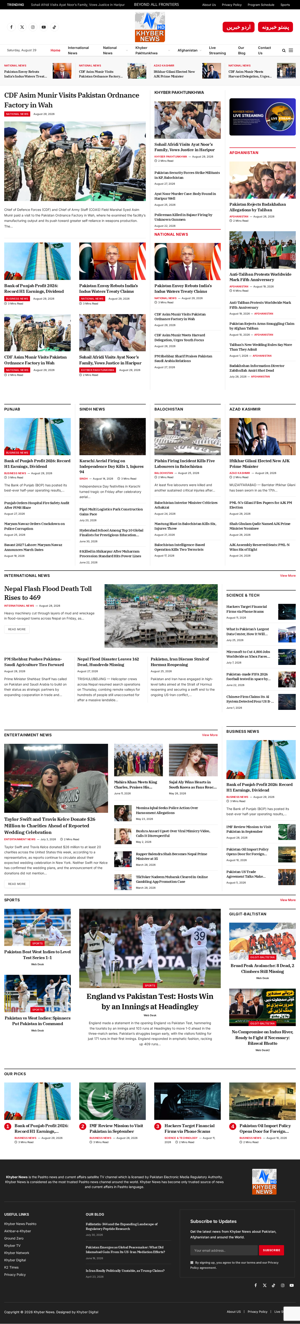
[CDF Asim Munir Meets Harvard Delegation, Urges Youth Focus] (286, 71)
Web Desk (37, 964)
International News (78, 50)
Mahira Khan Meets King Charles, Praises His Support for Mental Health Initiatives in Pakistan (137, 785)
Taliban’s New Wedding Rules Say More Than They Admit (260, 347)
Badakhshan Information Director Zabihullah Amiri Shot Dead (257, 368)
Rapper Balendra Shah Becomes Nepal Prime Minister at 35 (171, 856)
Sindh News (92, 409)
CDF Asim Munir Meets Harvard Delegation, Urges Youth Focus (249, 74)
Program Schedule (261, 5)
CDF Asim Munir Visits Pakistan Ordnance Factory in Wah (99, 74)
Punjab (12, 409)
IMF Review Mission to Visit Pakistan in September (248, 829)
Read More (17, 629)
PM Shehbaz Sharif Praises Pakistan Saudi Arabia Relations (183, 358)
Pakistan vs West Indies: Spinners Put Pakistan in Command (37, 1020)
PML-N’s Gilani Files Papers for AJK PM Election (260, 505)
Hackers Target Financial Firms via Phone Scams (246, 608)
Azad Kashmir (164, 65)
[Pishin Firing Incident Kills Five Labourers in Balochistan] (187, 436)
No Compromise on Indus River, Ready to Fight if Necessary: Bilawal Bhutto (262, 1037)
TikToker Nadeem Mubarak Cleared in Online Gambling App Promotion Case (172, 879)
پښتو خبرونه (275, 27)
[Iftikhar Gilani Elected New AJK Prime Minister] (211, 71)
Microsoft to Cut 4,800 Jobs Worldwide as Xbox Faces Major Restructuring (248, 654)
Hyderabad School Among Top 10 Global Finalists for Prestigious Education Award (111, 533)
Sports (285, 5)
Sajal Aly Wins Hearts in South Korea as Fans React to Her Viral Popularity (192, 785)
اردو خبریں (239, 27)
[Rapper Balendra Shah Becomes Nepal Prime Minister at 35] (123, 859)
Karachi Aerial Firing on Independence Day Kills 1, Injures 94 (111, 466)
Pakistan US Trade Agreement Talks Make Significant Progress (244, 874)
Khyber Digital (87, 1312)
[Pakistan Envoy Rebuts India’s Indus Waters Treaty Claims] (62, 71)
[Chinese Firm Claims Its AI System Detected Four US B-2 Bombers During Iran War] (287, 702)
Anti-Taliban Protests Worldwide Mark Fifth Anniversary (260, 277)
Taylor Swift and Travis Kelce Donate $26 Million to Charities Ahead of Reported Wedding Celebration (49, 825)
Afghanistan (188, 50)
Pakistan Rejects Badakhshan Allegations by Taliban (257, 207)
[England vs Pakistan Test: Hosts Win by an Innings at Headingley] (150, 948)
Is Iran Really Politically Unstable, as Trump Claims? (125, 1271)
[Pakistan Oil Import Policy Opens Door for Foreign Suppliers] (287, 854)
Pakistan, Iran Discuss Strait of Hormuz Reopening (180, 661)
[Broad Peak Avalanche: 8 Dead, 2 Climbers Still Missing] (262, 941)
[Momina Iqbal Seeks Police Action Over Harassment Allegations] (123, 813)
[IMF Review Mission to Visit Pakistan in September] (287, 832)
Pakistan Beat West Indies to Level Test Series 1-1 (37, 954)
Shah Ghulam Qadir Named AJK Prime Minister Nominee (259, 526)
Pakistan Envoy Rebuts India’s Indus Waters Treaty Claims (25, 74)
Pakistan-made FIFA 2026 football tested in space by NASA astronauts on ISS (247, 677)
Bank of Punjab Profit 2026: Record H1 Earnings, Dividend (34, 288)
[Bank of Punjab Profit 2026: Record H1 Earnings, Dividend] (37, 261)
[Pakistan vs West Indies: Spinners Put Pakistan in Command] (37, 993)
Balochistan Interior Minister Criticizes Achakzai (186, 505)
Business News (17, 298)
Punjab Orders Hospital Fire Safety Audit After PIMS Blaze (36, 505)
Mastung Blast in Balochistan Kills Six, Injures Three (185, 526)
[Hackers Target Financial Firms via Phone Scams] (287, 612)
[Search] (284, 50)
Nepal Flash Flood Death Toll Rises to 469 (48, 593)
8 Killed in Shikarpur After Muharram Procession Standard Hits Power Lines (110, 553)
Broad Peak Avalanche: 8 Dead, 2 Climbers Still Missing (262, 968)
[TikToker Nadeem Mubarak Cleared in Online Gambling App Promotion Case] (123, 882)
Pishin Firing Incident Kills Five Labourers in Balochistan (184, 463)
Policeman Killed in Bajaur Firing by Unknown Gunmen (183, 217)
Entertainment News (19, 839)
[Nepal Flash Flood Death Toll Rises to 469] (161, 616)
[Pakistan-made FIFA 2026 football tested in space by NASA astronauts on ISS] (287, 679)
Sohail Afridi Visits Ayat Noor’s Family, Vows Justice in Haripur (78, 5)
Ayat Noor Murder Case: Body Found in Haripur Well (185, 196)
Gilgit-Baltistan (247, 914)
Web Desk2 (262, 1050)
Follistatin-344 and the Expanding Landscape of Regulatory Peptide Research (122, 1226)
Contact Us (264, 50)
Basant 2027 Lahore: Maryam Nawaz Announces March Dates (33, 547)
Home (55, 50)
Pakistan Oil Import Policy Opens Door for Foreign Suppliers (247, 852)
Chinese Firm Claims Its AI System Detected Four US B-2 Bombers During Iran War (249, 699)
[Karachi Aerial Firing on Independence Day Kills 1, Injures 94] (112, 436)
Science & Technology (181, 1138)
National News (110, 50)
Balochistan (168, 409)
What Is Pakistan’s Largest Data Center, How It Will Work (247, 631)
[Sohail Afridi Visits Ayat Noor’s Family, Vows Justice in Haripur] (112, 333)
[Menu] (291, 50)
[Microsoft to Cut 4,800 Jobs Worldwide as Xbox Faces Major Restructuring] (287, 657)
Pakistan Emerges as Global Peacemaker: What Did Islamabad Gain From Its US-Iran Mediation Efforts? (125, 1249)
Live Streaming (217, 50)
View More (288, 575)
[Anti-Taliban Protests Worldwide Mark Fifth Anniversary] (262, 249)
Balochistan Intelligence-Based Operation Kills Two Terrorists (179, 547)
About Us (209, 5)
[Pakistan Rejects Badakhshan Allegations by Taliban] (262, 180)
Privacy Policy (232, 5)
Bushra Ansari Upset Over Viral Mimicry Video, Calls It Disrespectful (173, 833)
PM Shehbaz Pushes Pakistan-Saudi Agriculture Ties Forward (34, 661)
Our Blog (241, 50)
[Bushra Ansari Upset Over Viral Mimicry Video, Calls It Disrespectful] (123, 836)
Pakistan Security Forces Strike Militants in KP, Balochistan (187, 175)
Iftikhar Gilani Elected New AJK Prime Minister (174, 74)
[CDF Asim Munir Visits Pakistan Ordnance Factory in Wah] (137, 71)
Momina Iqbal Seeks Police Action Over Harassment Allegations (167, 810)
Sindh (83, 478)
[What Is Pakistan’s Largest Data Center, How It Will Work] (287, 634)
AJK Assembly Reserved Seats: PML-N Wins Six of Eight (259, 547)
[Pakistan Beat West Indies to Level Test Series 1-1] (37, 927)
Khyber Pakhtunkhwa (146, 50)
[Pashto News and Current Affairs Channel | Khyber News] (150, 26)
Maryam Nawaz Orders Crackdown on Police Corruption (34, 526)
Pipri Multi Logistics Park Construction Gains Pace (111, 511)
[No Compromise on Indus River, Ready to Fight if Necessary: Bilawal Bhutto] (262, 1007)
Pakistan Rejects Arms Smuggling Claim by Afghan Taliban (261, 325)
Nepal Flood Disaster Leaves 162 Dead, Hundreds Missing (108, 661)
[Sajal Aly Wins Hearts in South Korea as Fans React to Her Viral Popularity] (193, 760)
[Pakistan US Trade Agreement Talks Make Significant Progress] (287, 877)
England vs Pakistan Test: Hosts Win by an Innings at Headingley (149, 1001)
